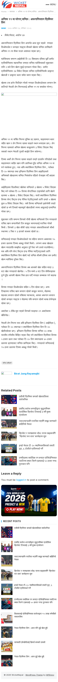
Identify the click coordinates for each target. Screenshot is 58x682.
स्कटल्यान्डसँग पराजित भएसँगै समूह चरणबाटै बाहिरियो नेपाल (38, 422)
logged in (21, 479)
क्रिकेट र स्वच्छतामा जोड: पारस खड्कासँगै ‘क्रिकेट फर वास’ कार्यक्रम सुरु (37, 434)
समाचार (12, 11)
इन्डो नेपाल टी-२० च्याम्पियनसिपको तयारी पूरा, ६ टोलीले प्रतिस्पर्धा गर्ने (36, 447)
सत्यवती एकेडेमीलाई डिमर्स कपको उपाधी (29, 642)
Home (4, 11)
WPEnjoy (50, 675)
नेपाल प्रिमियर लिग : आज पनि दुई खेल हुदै (31, 628)
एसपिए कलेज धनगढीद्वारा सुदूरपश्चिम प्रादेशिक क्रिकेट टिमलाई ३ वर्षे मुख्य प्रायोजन (34, 411)
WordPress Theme (34, 675)
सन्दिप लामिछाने (7, 363)
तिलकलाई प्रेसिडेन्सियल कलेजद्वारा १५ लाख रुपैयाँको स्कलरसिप (35, 615)
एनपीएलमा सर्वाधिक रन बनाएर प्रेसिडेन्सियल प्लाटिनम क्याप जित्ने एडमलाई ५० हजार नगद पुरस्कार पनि (38, 461)
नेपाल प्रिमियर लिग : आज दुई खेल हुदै (29, 656)
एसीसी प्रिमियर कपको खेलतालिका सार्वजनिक (34, 398)
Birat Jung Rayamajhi (26, 373)
